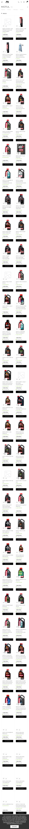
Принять (14, 826)
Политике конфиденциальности (14, 823)
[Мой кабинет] (24, 2)
